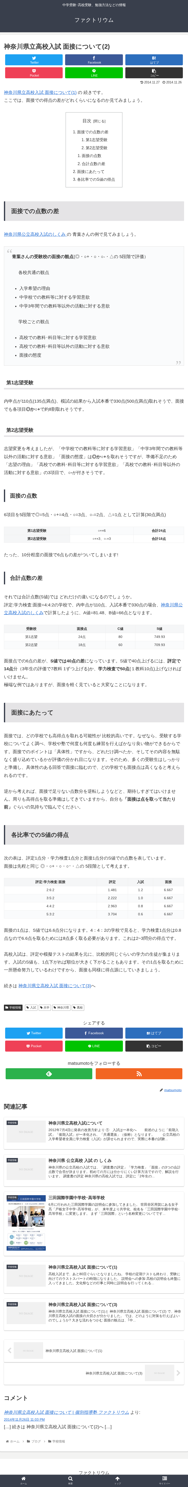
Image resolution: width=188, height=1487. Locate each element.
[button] (173, 822)
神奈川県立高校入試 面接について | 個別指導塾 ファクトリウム (66, 1412)
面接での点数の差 (92, 132)
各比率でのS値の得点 (96, 179)
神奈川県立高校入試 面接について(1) (40, 92)
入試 (33, 1007)
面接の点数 (91, 155)
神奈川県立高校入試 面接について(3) (54, 985)
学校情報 (15, 1007)
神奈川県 (63, 1007)
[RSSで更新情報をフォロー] (139, 1073)
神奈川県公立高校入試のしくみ (35, 234)
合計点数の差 (93, 163)
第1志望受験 (96, 139)
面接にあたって (91, 171)
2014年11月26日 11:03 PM (24, 1419)
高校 (80, 1007)
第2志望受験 (96, 148)
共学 (46, 1007)
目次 (86, 120)
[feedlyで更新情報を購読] (49, 1073)
